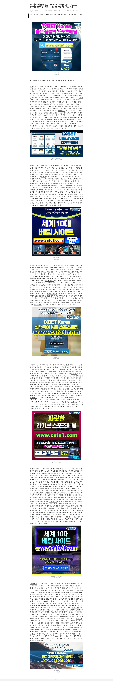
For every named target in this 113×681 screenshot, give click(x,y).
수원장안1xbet (68, 517)
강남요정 (66, 124)
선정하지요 (62, 113)
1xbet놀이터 (38, 304)
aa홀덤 (41, 508)
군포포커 (74, 373)
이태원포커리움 (52, 294)
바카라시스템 (34, 365)
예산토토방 (73, 586)
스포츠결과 (41, 592)
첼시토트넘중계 (43, 634)
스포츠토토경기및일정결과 (64, 289)
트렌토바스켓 (75, 376)
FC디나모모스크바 (44, 484)
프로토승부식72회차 (39, 196)
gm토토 (63, 473)
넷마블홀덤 (33, 583)
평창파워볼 (43, 590)
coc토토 (43, 177)
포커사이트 (35, 497)
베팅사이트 (51, 499)
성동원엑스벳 (59, 623)
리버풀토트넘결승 (66, 300)
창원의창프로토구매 (60, 203)
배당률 (32, 166)
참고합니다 (69, 126)
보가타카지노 (52, 201)
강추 (66, 108)
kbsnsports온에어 (47, 371)
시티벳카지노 (60, 629)
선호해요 (40, 93)
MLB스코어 (37, 194)
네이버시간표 (49, 280)
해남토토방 (41, 283)
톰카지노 (34, 510)
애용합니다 (61, 110)
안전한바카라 (53, 272)
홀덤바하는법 (46, 174)
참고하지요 (47, 108)
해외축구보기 (70, 185)
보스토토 (61, 504)
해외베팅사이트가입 (36, 469)
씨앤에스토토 (50, 382)
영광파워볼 (75, 608)
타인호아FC (65, 480)
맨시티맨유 (69, 298)
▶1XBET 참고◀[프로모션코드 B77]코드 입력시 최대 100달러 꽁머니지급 (52, 80)
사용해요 (76, 117)
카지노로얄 (74, 406)
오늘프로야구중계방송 (65, 400)
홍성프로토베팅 (36, 179)
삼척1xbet (54, 267)
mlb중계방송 (55, 168)
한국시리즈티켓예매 (48, 170)
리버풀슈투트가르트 (67, 378)
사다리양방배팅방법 (57, 391)
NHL (37, 389)
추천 (31, 87)
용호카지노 (65, 367)
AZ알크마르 (53, 501)
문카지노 (52, 276)
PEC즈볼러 (47, 601)
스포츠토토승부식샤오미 (39, 512)
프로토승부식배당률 (36, 265)
